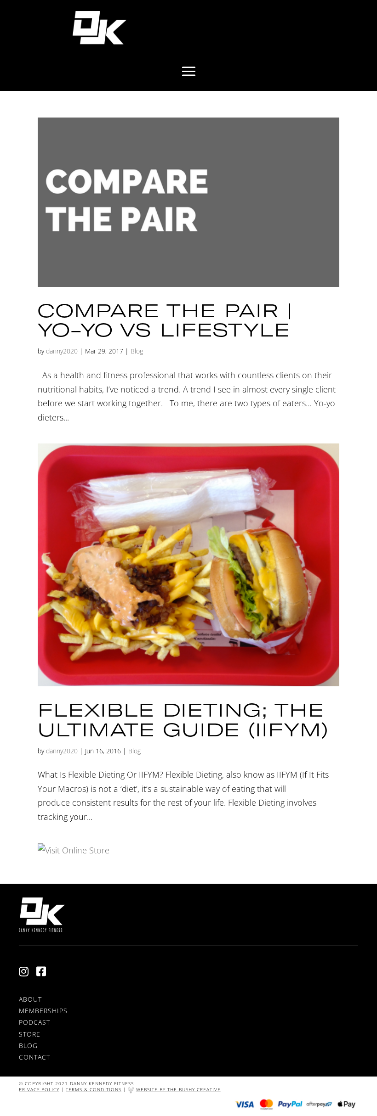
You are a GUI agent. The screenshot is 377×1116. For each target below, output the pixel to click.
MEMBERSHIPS (43, 1010)
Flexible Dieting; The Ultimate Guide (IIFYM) (183, 719)
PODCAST (34, 1022)
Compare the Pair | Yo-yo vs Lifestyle (165, 320)
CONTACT (34, 1057)
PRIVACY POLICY (39, 1089)
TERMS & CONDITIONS (93, 1089)
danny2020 (62, 351)
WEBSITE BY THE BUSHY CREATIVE (178, 1089)
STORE (29, 1034)
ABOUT (30, 999)
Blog (137, 351)
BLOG (28, 1045)
